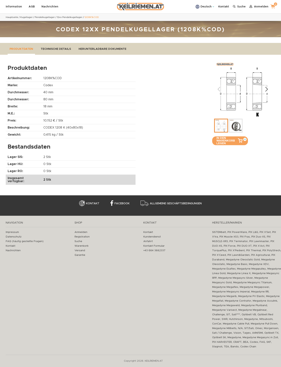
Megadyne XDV (259, 264)
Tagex (247, 333)
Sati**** (236, 314)
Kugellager (26, 17)
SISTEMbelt (219, 232)
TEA (226, 346)
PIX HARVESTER (222, 342)
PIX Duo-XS (258, 237)
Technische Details (56, 49)
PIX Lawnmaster (259, 241)
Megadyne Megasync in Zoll (260, 337)
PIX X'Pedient (236, 250)
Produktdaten (21, 49)
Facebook (122, 203)
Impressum (12, 232)
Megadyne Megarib (224, 296)
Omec (258, 328)
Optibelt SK (219, 337)
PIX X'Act (258, 246)
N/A (240, 328)
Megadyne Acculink (265, 301)
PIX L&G (253, 232)
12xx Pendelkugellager (69, 17)
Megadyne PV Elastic (251, 296)
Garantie (80, 255)
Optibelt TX (271, 333)
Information (14, 6)
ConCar (216, 324)
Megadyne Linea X (239, 273)
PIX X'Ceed (219, 255)
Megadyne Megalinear (252, 310)
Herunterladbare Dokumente (102, 49)
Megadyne (251, 319)
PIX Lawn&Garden (238, 255)
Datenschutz (13, 237)
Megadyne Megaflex (225, 287)
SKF (268, 342)
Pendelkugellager (45, 17)
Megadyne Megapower (254, 287)
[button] (266, 89)
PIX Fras (245, 237)
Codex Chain (248, 346)
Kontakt (223, 6)
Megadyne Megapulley (251, 269)
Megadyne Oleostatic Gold (243, 259)
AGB (32, 6)
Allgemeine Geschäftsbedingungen (176, 203)
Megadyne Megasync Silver (235, 278)
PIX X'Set (265, 232)
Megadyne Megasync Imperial (231, 292)
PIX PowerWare (237, 232)
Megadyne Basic (237, 264)
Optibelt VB (249, 314)
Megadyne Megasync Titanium (252, 282)
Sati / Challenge (222, 333)
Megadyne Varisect (224, 310)
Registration (82, 237)
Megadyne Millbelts (224, 328)
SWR (224, 319)
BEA (245, 342)
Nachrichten (49, 6)
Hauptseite (12, 17)
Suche (78, 241)
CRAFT (237, 342)
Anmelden (81, 232)
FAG (262, 342)
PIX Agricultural (260, 255)
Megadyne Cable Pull (236, 324)
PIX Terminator (238, 241)
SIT (228, 314)
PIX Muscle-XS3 (228, 237)
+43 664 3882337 (154, 250)
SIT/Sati (249, 328)
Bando (235, 346)
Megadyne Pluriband (254, 305)
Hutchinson (236, 319)
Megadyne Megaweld (226, 305)
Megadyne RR (260, 292)
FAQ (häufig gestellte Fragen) (25, 241)
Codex (254, 342)
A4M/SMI (257, 333)
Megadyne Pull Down (264, 324)
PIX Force (230, 246)
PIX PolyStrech (271, 250)
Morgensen (271, 328)
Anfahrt (148, 241)
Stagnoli (217, 346)
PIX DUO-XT (244, 246)
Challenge (218, 314)
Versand (80, 250)
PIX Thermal (253, 250)
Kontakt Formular (154, 246)
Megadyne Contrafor (238, 301)
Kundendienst (152, 237)
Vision (237, 333)
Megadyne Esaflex (224, 269)
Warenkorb (82, 246)
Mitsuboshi (266, 319)
